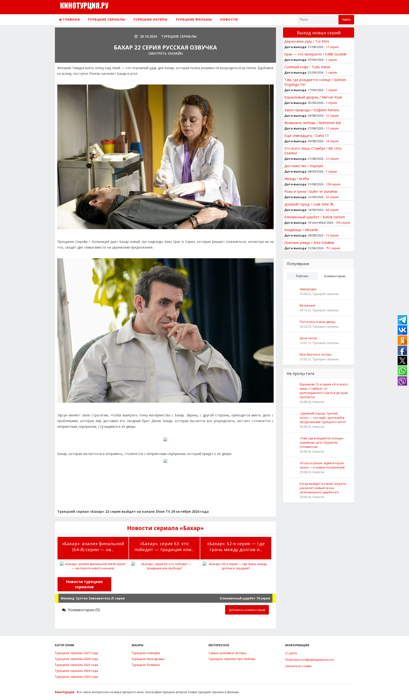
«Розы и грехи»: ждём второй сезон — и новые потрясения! (322, 465)
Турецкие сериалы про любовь (232, 659)
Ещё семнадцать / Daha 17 (306, 135)
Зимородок (308, 289)
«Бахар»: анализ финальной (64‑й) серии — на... (93, 546)
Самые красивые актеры (227, 653)
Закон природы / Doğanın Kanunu (311, 109)
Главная (71, 19)
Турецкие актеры (150, 19)
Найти (346, 19)
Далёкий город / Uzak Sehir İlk (308, 204)
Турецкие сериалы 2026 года (76, 659)
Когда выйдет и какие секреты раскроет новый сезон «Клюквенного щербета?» (323, 488)
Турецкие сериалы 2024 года (76, 671)
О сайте (291, 653)
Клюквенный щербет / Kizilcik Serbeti (314, 216)
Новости (229, 19)
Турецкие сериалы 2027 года (76, 653)
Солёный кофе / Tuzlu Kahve (307, 66)
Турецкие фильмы (194, 19)
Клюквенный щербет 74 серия (245, 598)
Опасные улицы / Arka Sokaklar (309, 242)
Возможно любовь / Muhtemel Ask (312, 122)
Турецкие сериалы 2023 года (76, 676)
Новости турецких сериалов (84, 584)
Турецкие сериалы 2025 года (76, 665)
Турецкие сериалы (106, 19)
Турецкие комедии (146, 653)
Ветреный (307, 305)
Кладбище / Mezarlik (301, 229)
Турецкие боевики (146, 665)
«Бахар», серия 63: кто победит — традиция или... (164, 546)
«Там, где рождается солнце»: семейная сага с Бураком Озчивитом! (322, 442)
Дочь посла (308, 338)
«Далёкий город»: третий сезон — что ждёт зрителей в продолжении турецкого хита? (323, 417)
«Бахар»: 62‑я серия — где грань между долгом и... (236, 546)
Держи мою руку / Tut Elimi (306, 41)
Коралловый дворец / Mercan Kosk (313, 97)
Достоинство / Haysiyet (303, 165)
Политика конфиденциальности (309, 659)
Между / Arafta (296, 178)
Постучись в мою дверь (318, 322)
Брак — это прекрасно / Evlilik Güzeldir (315, 54)
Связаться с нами (298, 666)
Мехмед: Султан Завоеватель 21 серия (93, 598)
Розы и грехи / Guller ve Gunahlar (311, 191)
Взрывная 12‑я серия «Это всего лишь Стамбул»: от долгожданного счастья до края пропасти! (324, 390)
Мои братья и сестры (316, 354)
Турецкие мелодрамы (148, 659)
